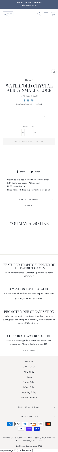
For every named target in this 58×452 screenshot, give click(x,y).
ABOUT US (29, 371)
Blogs (29, 376)
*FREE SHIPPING (29, 416)
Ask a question (29, 199)
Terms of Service (29, 397)
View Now (29, 350)
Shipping (19, 104)
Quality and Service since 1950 (29, 446)
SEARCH (29, 361)
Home (28, 79)
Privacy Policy (29, 382)
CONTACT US (29, 366)
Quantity (28, 126)
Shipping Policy (28, 392)
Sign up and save (29, 407)
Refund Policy (29, 387)
